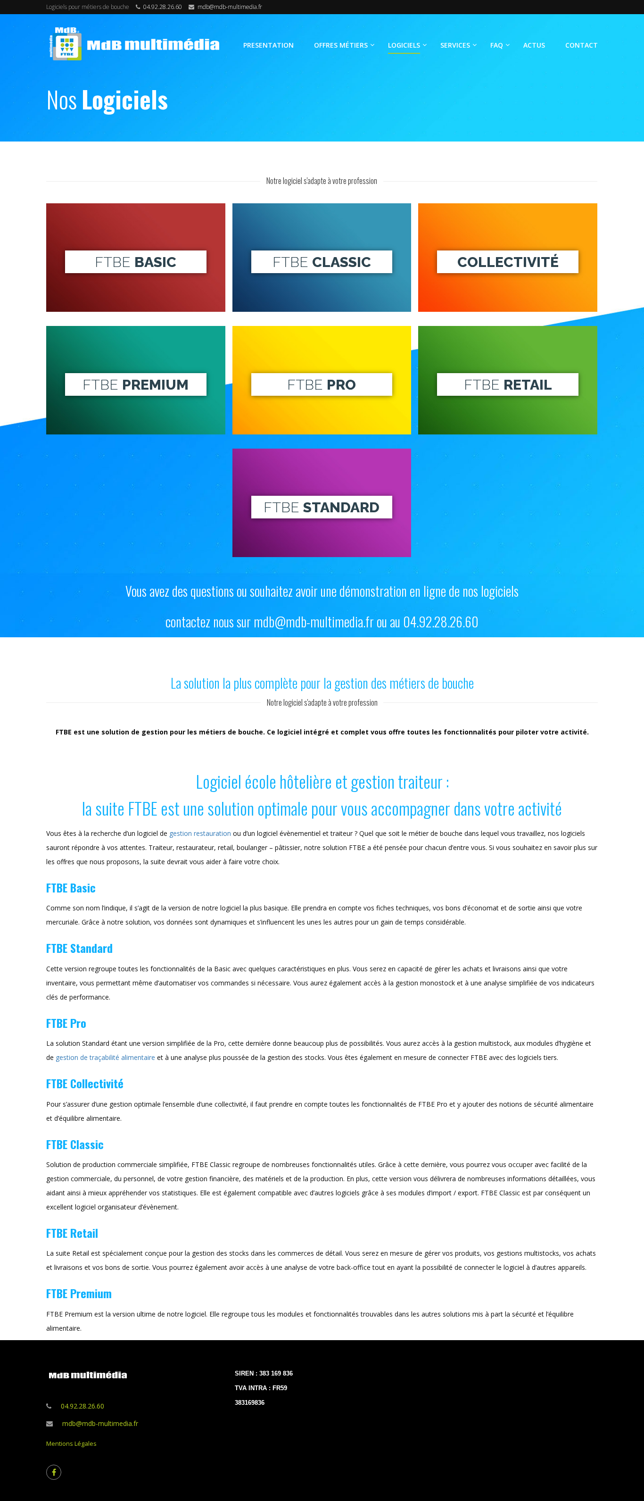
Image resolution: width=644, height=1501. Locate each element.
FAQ (496, 45)
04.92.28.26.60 (162, 7)
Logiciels (404, 45)
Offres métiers (341, 45)
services (455, 45)
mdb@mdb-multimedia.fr (230, 7)
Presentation (268, 45)
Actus (534, 45)
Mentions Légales (71, 1443)
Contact (581, 45)
